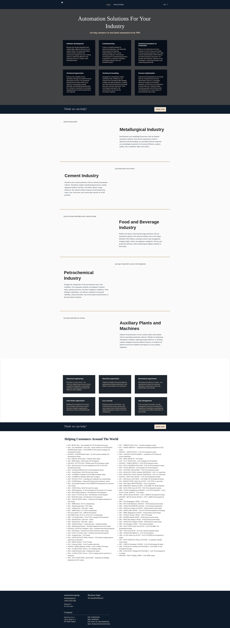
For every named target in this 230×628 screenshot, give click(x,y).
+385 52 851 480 (70, 600)
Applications (118, 4)
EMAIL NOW (160, 109)
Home (108, 4)
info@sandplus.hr (70, 598)
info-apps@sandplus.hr (95, 598)
